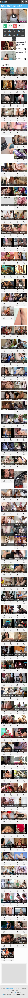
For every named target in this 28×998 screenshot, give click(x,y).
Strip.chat (19, 48)
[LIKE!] (5, 26)
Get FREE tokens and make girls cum (20, 44)
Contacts (11, 992)
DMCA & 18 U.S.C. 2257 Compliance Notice (14, 995)
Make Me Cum (19, 52)
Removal (18, 992)
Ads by (21, 135)
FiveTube (3, 2)
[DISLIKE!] (15, 26)
